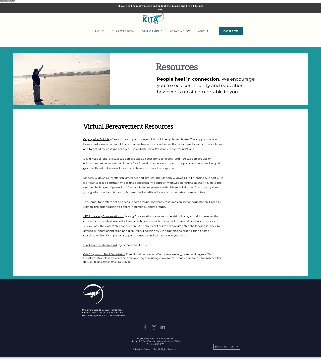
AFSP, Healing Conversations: (103, 216)
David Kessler (92, 158)
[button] (123, 31)
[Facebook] (145, 327)
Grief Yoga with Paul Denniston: (104, 254)
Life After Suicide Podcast (100, 245)
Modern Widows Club (97, 178)
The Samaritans (94, 202)
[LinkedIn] (163, 327)
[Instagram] (154, 327)
